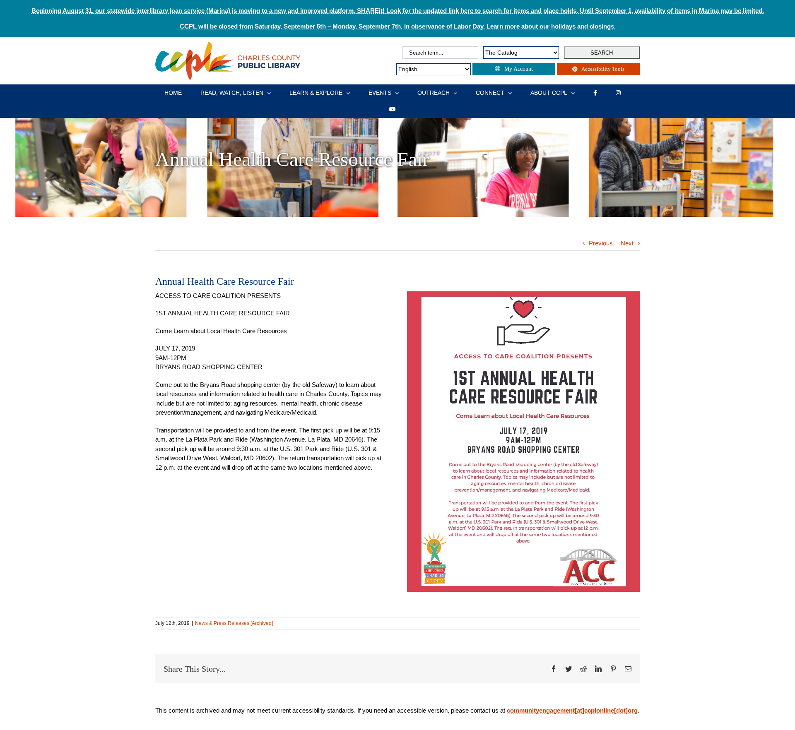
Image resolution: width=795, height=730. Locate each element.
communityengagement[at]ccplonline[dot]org (572, 710)
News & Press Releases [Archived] (234, 623)
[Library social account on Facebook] (595, 92)
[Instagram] (618, 92)
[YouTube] (392, 109)
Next (627, 243)
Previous (601, 243)
